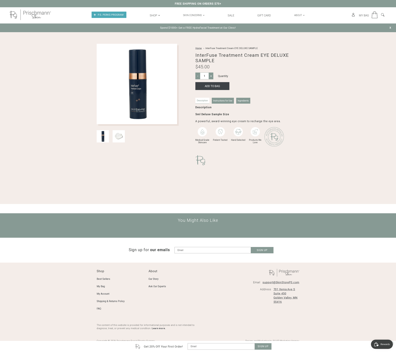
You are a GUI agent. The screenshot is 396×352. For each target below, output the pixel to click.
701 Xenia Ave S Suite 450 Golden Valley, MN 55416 (285, 295)
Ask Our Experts (157, 286)
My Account (103, 293)
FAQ (99, 308)
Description (202, 100)
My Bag (101, 286)
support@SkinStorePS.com (281, 282)
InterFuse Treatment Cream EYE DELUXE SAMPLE (231, 48)
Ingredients (243, 100)
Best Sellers (103, 278)
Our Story (153, 278)
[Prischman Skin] (30, 19)
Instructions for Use (222, 100)
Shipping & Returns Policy (111, 301)
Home (198, 48)
